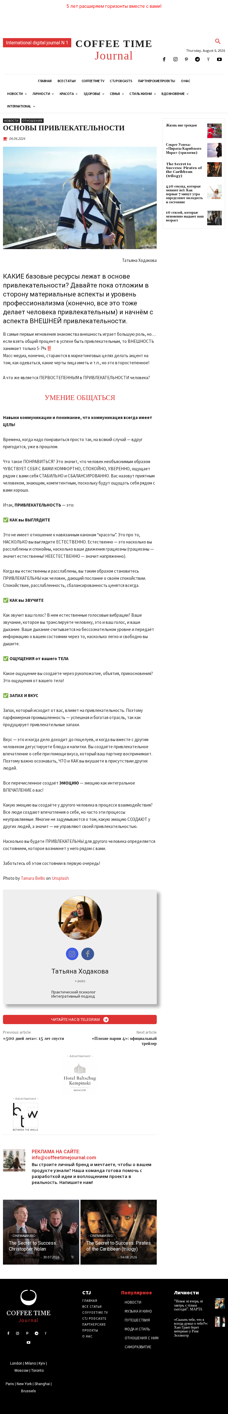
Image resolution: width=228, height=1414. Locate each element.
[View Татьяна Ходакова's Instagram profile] (72, 954)
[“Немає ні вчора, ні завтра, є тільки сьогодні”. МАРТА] (220, 1303)
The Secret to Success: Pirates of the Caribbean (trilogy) (184, 170)
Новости (11, 121)
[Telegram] (197, 60)
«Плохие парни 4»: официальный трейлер (124, 1041)
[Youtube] (220, 60)
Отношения (32, 121)
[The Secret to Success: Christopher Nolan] (41, 1232)
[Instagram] (175, 60)
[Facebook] (164, 60)
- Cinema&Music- (23, 1236)
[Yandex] (209, 60)
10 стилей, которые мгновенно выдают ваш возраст (185, 216)
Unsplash (60, 878)
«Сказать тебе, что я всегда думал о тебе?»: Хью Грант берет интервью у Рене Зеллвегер (191, 1328)
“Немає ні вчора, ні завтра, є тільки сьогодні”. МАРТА (188, 1305)
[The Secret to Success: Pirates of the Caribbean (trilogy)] (118, 1232)
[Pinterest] (186, 60)
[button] (218, 42)
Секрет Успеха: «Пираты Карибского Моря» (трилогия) (183, 149)
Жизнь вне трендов (181, 125)
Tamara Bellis (33, 878)
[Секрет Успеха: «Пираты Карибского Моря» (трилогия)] (214, 150)
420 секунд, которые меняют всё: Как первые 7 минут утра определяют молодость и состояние (184, 194)
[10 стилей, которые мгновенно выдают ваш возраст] (214, 218)
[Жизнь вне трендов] (214, 131)
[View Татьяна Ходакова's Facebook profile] (87, 954)
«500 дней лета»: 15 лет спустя (33, 1038)
